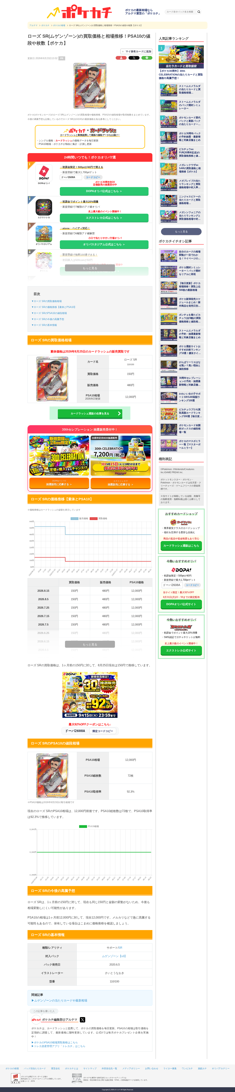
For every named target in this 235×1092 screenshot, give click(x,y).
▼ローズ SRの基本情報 (44, 325)
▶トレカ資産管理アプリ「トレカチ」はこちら (58, 1046)
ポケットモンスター (170, 479)
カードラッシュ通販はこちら (181, 545)
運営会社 (55, 1068)
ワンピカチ (187, 1068)
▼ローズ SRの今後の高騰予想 (47, 319)
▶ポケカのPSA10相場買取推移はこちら (54, 1042)
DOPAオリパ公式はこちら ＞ (104, 191)
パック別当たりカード (35, 1068)
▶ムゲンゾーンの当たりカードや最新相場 (59, 1000)
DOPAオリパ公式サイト (181, 604)
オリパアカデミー (220, 1068)
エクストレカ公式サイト (181, 650)
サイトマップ (90, 1068)
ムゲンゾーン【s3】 (114, 956)
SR (120, 947)
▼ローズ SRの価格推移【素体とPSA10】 (53, 307)
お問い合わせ (151, 1068)
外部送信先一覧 (109, 1068)
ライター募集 (170, 1068)
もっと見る (181, 231)
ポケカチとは (71, 1068)
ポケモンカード (180, 482)
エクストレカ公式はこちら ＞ (104, 217)
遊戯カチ (202, 1068)
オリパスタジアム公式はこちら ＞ (104, 244)
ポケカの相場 (12, 1068)
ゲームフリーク (183, 485)
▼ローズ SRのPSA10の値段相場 (49, 313)
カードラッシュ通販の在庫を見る (90, 413)
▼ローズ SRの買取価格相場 (46, 301)
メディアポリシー (131, 1068)
